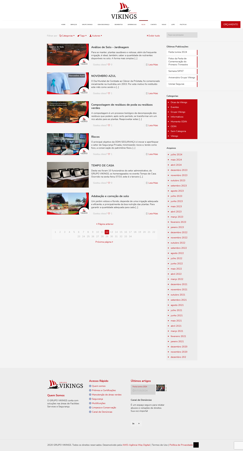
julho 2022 (176, 258)
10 (97, 232)
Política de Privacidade (181, 444)
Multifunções (98, 403)
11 (102, 232)
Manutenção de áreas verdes (107, 394)
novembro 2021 (179, 289)
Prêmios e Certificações (104, 390)
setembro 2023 (179, 185)
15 (121, 232)
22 (153, 232)
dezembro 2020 (179, 346)
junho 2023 (177, 201)
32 (121, 236)
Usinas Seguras (176, 83)
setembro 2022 (179, 248)
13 (111, 232)
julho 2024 (176, 154)
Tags (82, 35)
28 (102, 236)
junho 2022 (177, 263)
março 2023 (177, 216)
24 (83, 236)
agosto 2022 (177, 253)
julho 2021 (176, 310)
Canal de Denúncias (102, 411)
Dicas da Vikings (179, 102)
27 (97, 236)
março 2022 (177, 279)
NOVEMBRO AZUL (103, 76)
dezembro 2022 (179, 232)
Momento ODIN (179, 121)
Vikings (174, 136)
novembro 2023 (179, 175)
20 (144, 232)
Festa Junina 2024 (177, 52)
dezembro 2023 (179, 170)
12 (107, 232)
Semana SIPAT (176, 71)
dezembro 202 (178, 357)
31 (116, 236)
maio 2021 (176, 320)
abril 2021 (176, 325)
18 (135, 232)
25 (88, 236)
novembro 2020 (179, 351)
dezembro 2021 (179, 284)
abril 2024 (176, 164)
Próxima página (103, 241)
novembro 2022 (179, 237)
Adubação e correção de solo (110, 196)
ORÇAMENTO (231, 24)
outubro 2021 (178, 294)
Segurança (97, 398)
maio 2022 (176, 268)
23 (78, 236)
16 (125, 232)
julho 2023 (176, 196)
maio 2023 (176, 206)
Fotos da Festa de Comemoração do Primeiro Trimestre (178, 61)
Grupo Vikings (178, 111)
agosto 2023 (177, 190)
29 (107, 236)
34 (130, 236)
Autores (96, 35)
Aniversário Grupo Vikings (181, 77)
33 (125, 236)
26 (93, 236)
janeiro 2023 (177, 227)
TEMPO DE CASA (102, 165)
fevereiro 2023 (178, 222)
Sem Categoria (178, 131)
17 (130, 232)
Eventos (175, 107)
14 (116, 232)
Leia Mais (153, 64)
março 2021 (177, 331)
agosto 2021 (177, 305)
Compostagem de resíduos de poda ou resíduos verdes (122, 106)
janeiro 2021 (177, 341)
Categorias (67, 35)
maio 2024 (176, 159)
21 (149, 232)
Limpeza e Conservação (104, 407)
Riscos (95, 137)
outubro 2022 (178, 242)
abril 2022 (176, 273)
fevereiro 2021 (178, 336)
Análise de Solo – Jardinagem (110, 47)
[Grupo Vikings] (124, 10)
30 (111, 236)
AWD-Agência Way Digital (136, 444)
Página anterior (106, 224)
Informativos (177, 116)
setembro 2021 (179, 299)
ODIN (173, 126)
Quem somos (99, 386)
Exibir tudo (154, 35)
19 (139, 232)
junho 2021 (177, 315)
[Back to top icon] (196, 445)
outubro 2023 (178, 180)
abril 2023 (176, 211)
